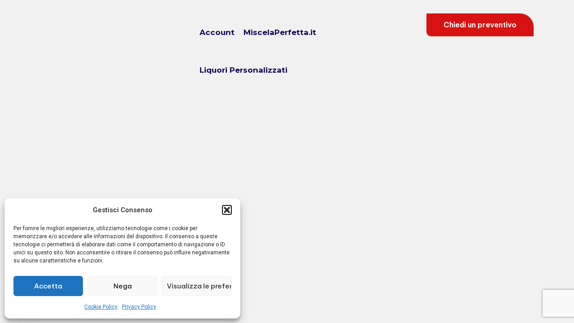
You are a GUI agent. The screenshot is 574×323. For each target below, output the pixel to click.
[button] (226, 209)
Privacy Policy (139, 307)
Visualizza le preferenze (199, 286)
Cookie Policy (100, 307)
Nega (122, 286)
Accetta (48, 286)
